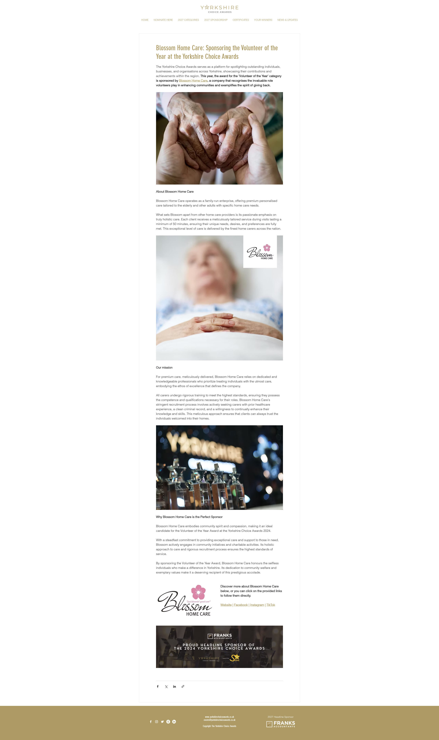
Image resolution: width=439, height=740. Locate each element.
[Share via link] (183, 686)
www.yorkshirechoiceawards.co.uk (219, 716)
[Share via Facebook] (157, 686)
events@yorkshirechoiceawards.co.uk (219, 719)
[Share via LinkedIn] (174, 686)
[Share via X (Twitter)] (166, 686)
